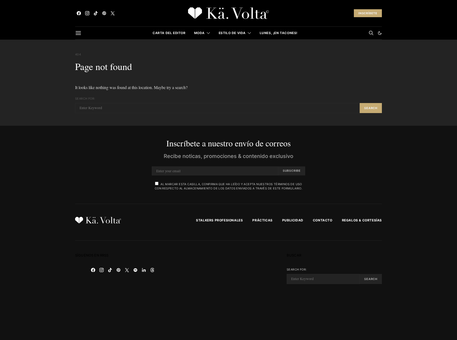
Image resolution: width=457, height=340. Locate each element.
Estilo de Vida (232, 33)
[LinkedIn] (144, 270)
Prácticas (262, 220)
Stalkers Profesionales (219, 220)
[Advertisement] (228, 290)
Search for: (85, 98)
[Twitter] (112, 13)
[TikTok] (95, 13)
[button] (380, 33)
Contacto (322, 220)
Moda (199, 33)
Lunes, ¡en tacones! (279, 33)
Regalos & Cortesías (362, 220)
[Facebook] (79, 13)
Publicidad (292, 220)
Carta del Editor (169, 33)
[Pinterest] (104, 13)
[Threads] (152, 270)
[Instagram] (87, 13)
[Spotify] (135, 270)
